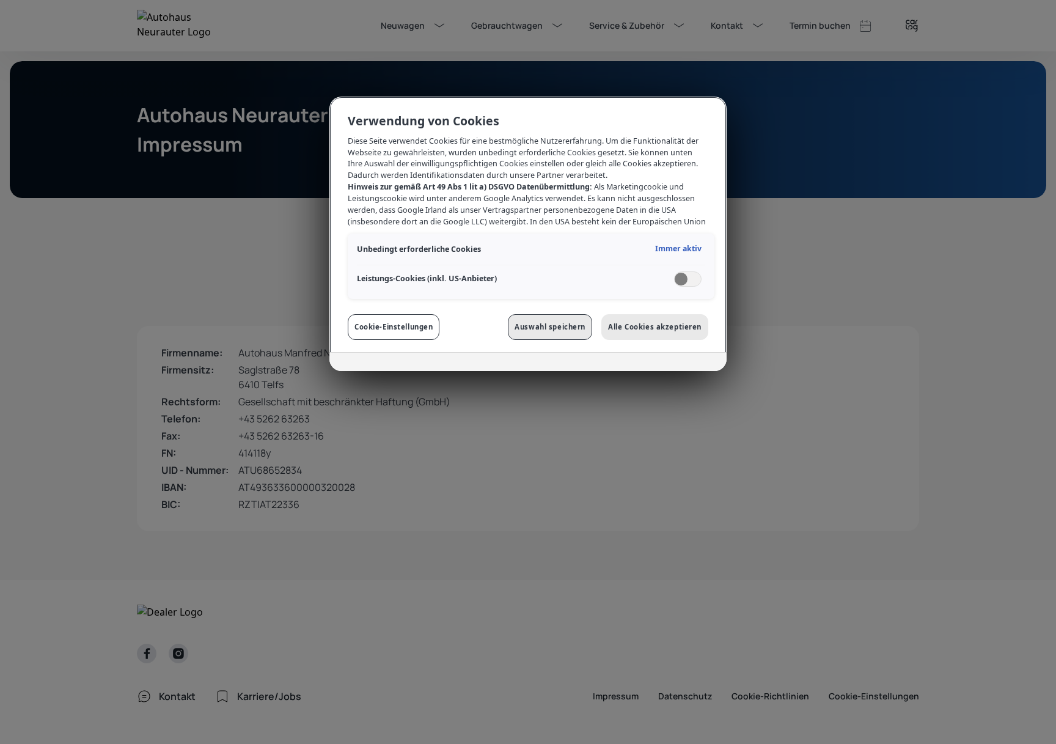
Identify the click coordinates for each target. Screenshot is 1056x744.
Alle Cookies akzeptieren (655, 326)
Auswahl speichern (550, 326)
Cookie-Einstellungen (393, 326)
